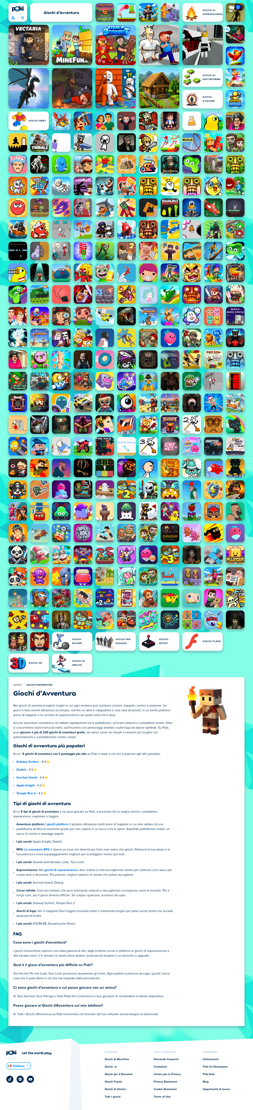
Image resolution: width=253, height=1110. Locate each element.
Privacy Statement (165, 1081)
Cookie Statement (165, 1089)
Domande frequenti (166, 1059)
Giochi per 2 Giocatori (119, 1074)
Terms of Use (162, 1096)
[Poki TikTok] (9, 1079)
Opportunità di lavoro (216, 1089)
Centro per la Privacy (167, 1074)
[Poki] (18, 9)
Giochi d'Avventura (39, 685)
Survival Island (26, 777)
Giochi (17, 685)
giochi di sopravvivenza (61, 870)
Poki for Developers (215, 1066)
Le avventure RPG (37, 849)
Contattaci (160, 1066)
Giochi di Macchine (117, 1059)
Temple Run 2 (26, 793)
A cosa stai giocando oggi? (22, 18)
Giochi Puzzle (113, 1081)
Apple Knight (25, 785)
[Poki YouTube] (30, 1079)
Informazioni (211, 1059)
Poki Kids (209, 1074)
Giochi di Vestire (115, 1089)
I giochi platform (56, 824)
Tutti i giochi (113, 1096)
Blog (206, 1081)
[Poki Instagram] (20, 1079)
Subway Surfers (27, 761)
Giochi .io (111, 1066)
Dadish (21, 769)
